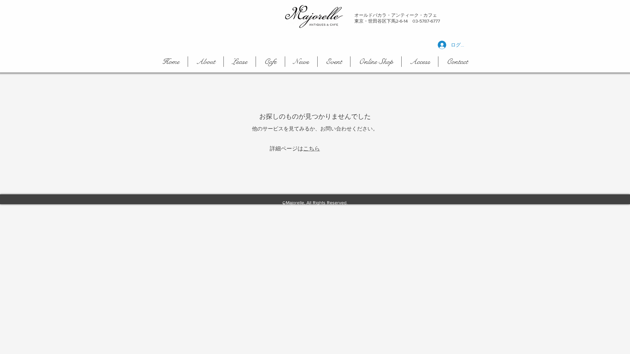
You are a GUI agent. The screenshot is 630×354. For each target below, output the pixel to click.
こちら (311, 148)
